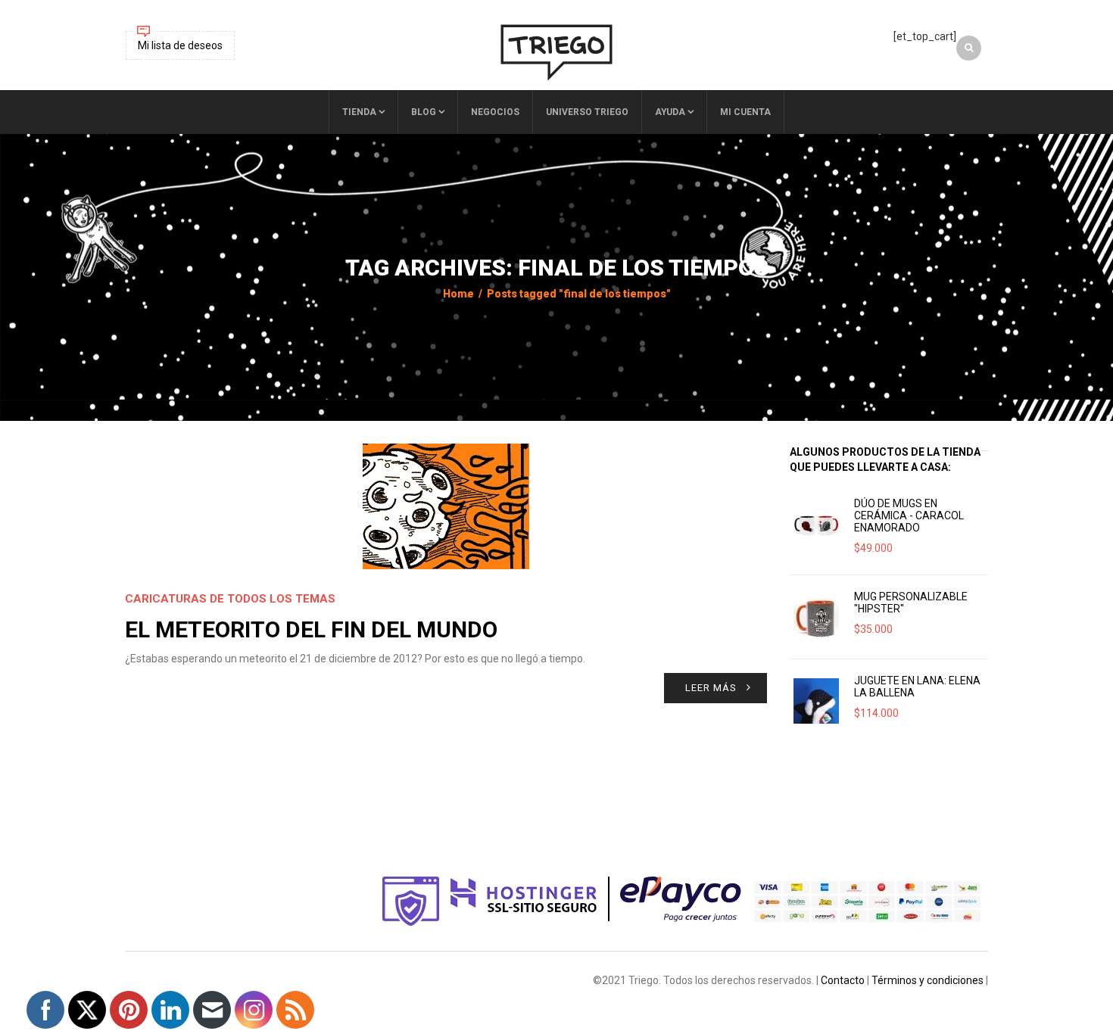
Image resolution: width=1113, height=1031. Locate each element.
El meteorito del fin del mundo (311, 629)
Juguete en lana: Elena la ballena (917, 686)
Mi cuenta (745, 112)
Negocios (495, 112)
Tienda (359, 112)
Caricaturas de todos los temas (230, 599)
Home (458, 294)
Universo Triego (587, 112)
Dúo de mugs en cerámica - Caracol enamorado (909, 515)
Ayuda (670, 112)
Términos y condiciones (927, 980)
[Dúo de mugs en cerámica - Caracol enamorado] (816, 523)
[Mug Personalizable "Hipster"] (816, 616)
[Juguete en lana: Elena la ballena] (816, 700)
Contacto (843, 980)
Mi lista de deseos (180, 45)
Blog (423, 112)
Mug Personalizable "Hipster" (911, 602)
